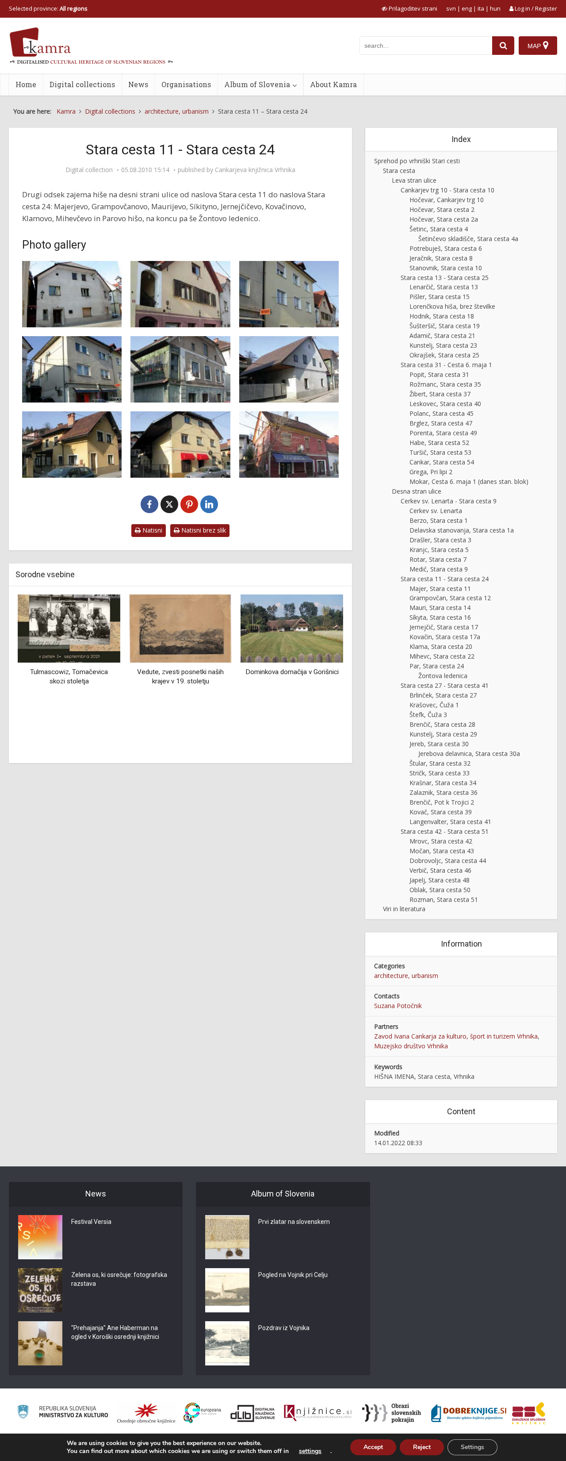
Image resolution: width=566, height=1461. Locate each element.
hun (495, 8)
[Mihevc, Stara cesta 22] (180, 444)
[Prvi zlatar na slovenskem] (227, 1237)
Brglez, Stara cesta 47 (440, 423)
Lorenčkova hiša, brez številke (452, 306)
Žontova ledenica (442, 675)
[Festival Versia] (40, 1237)
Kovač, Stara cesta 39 (440, 812)
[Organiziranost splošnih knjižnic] (146, 1413)
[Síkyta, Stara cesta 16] (72, 369)
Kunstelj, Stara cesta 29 (443, 734)
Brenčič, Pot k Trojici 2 (441, 802)
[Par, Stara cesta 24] (289, 444)
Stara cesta (399, 170)
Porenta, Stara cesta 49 (443, 433)
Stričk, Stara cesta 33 (439, 773)
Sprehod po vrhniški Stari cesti (417, 161)
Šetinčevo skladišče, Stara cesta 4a (468, 238)
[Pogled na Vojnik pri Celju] (227, 1290)
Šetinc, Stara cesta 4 (438, 229)
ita (481, 8)
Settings (472, 1447)
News (138, 84)
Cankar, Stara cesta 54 (441, 462)
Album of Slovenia (257, 84)
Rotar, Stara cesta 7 (438, 559)
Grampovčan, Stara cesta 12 (450, 598)
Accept (373, 1447)
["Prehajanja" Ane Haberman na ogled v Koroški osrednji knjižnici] (40, 1343)
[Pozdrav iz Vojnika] (227, 1343)
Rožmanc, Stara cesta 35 (445, 384)
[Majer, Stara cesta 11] (72, 294)
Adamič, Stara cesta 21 (442, 335)
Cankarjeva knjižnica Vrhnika (255, 170)
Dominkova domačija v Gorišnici (292, 672)
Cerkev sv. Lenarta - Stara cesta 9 (449, 501)
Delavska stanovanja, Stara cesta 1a (461, 530)
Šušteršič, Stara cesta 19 (444, 326)
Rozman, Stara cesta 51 (443, 899)
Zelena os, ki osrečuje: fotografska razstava (119, 1279)
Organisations (186, 84)
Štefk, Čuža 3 (428, 714)
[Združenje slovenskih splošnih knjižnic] (317, 1413)
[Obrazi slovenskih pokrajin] (391, 1413)
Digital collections (82, 84)
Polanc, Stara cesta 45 (441, 413)
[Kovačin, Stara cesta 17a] (289, 369)
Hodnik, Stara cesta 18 (441, 316)
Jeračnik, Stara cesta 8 (441, 258)
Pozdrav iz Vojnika (284, 1327)
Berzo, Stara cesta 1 (438, 520)
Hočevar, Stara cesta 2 (441, 209)
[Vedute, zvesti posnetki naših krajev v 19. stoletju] (180, 628)
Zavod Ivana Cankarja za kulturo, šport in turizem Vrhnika (456, 1036)
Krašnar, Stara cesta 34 (442, 782)
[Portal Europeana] (202, 1413)
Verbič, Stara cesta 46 (440, 870)
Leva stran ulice (414, 180)
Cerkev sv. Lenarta (435, 510)
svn (451, 8)
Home (25, 84)
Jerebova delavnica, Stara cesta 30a (469, 753)
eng (467, 8)
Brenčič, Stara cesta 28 (442, 724)
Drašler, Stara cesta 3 (440, 540)
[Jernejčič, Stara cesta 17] (180, 369)
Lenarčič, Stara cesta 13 (443, 287)
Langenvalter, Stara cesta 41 (450, 821)
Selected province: (48, 8)
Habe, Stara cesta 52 (439, 442)
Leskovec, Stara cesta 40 (445, 403)
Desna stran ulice (416, 491)
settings (310, 1451)
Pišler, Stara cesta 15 (439, 296)
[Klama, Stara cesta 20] (72, 444)
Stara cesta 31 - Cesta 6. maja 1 (446, 364)
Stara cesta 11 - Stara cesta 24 (445, 579)
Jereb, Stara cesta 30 (439, 744)
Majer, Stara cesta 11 (440, 588)
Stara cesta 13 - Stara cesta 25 (445, 277)
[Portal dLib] (253, 1413)
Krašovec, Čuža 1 (434, 705)
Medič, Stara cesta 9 (438, 569)
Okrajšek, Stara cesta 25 (444, 355)
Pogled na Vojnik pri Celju (293, 1274)
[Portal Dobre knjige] (468, 1413)
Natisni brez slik (203, 530)
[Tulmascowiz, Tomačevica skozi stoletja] (69, 628)
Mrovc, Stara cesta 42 (440, 841)
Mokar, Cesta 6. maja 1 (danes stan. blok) (468, 481)
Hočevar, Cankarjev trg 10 (446, 200)
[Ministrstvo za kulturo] (63, 1413)
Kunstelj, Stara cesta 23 (443, 345)
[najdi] (503, 45)
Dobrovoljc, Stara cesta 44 (447, 860)
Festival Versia (91, 1221)
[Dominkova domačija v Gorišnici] (292, 628)
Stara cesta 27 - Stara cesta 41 (445, 685)
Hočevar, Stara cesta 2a (443, 219)
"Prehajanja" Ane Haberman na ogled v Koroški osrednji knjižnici (115, 1332)
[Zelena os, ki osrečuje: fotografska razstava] (40, 1290)
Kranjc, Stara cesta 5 (439, 549)
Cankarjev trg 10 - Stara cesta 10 (447, 190)
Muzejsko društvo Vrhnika (411, 1046)
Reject (422, 1447)
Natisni (151, 530)
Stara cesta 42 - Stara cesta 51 (445, 831)
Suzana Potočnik (398, 1005)
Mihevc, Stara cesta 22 (441, 656)
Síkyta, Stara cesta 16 (440, 617)
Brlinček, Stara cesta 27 (443, 695)
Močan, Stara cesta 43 (441, 851)
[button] (321, 675)
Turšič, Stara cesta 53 (440, 452)
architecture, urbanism (406, 975)
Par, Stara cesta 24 (436, 666)
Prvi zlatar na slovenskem (294, 1221)
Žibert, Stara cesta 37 (439, 394)
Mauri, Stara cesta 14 (439, 607)
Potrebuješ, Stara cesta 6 (445, 248)
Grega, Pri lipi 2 (430, 472)
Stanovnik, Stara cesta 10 (445, 268)
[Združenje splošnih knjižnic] (528, 1413)
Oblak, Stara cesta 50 (439, 890)
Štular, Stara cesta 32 (439, 763)
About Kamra (333, 84)
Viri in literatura (404, 909)
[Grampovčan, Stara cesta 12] (180, 294)
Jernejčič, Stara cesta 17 (443, 627)
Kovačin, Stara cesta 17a (444, 637)
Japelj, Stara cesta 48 (439, 880)
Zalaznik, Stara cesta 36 (443, 792)
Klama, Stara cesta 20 (440, 646)
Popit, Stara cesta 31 (439, 374)
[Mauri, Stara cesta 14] (289, 294)
